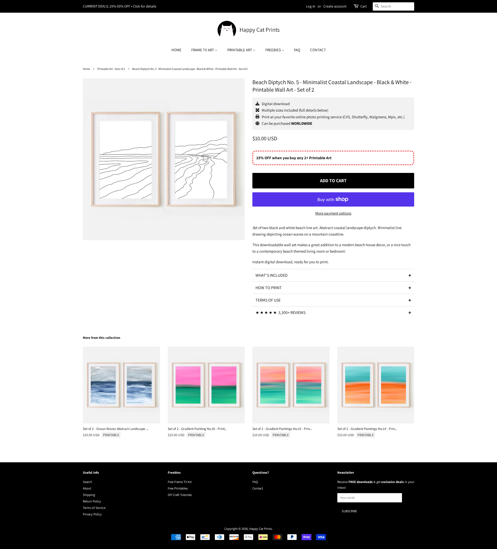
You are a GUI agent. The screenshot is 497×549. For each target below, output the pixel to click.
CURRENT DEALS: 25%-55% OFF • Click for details (119, 6)
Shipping (89, 495)
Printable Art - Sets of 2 (111, 69)
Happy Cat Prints (260, 528)
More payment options (333, 213)
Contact (318, 49)
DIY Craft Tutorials (180, 495)
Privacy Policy (92, 514)
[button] (333, 275)
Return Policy (92, 501)
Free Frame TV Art (180, 482)
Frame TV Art (203, 49)
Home (176, 49)
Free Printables (178, 488)
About (87, 488)
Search (87, 482)
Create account (335, 6)
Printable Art (240, 49)
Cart (363, 6)
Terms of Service (94, 508)
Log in (310, 6)
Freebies (273, 49)
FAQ (297, 49)
